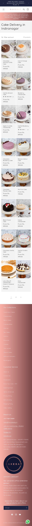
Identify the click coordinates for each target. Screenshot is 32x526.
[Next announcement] (29, 3)
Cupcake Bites (8, 324)
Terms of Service (9, 392)
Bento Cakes (7, 320)
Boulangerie (7, 360)
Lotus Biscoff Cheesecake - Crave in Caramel (8, 282)
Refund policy (8, 400)
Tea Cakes (7, 332)
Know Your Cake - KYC (10, 384)
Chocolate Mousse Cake (7, 190)
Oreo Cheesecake (21, 281)
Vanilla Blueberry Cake (23, 126)
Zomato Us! (7, 436)
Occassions (7, 380)
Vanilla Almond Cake (7, 93)
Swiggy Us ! (7, 432)
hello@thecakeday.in (10, 422)
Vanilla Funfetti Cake (22, 251)
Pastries (6, 328)
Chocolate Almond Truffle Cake (7, 62)
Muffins (6, 336)
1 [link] (11, 297)
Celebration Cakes (9, 312)
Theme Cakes (8, 352)
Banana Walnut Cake (22, 159)
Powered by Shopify (23, 522)
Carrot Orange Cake (22, 61)
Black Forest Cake (7, 220)
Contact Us (7, 376)
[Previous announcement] (3, 3)
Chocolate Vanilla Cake (8, 251)
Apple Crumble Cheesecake (7, 126)
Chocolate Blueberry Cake (8, 159)
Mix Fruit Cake (22, 189)
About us (6, 372)
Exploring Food (8, 388)
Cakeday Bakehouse (13, 522)
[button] (4, 9)
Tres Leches (7, 348)
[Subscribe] (26, 508)
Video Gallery (8, 408)
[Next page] (21, 297)
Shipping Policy (8, 404)
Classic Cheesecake (21, 220)
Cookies (6, 344)
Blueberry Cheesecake (21, 93)
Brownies (6, 340)
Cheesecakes (8, 316)
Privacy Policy (8, 396)
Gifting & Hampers (9, 356)
